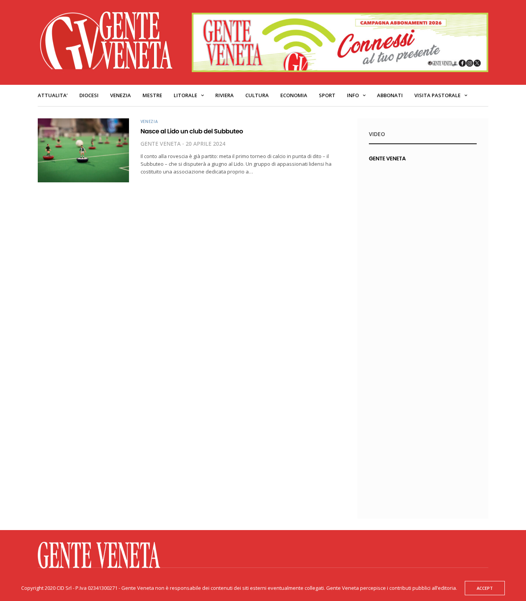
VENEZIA (120, 95)
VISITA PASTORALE (437, 95)
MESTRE (152, 95)
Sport (327, 95)
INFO (353, 95)
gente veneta (161, 143)
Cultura (257, 95)
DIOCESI (89, 95)
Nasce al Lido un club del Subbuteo (192, 131)
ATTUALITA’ (53, 95)
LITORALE (185, 95)
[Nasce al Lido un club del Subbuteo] (83, 150)
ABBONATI (390, 95)
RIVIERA (224, 95)
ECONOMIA (293, 95)
